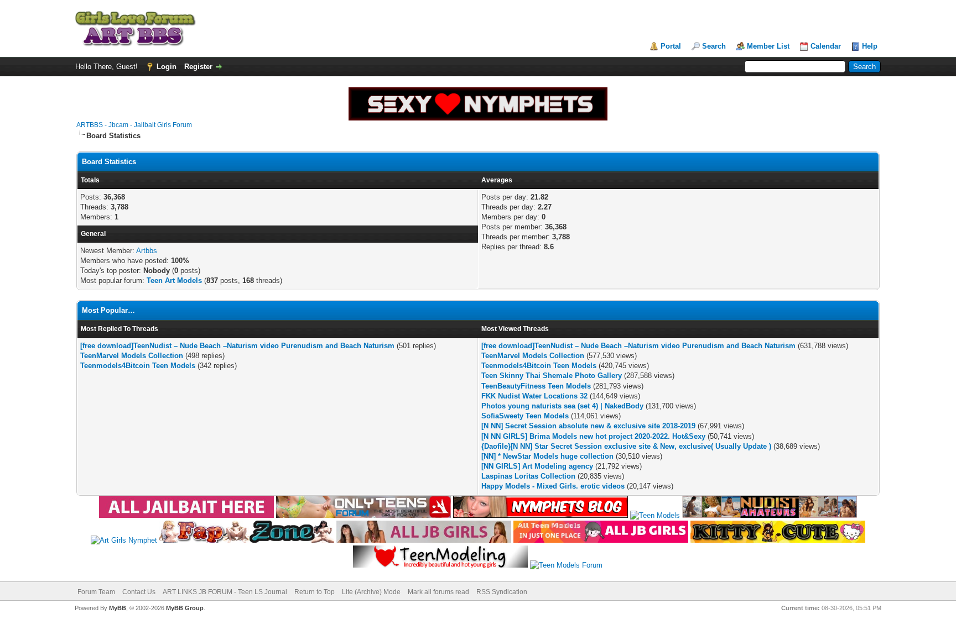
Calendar (825, 46)
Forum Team (96, 592)
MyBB (117, 608)
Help (869, 46)
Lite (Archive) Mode (371, 592)
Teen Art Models (174, 280)
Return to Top (314, 592)
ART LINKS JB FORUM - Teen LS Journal (225, 592)
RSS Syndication (501, 592)
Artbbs (146, 250)
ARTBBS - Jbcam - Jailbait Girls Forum (134, 125)
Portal (671, 46)
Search (714, 46)
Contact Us (138, 592)
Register (198, 66)
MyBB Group (185, 608)
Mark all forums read (438, 592)
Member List (768, 46)
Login (166, 66)
